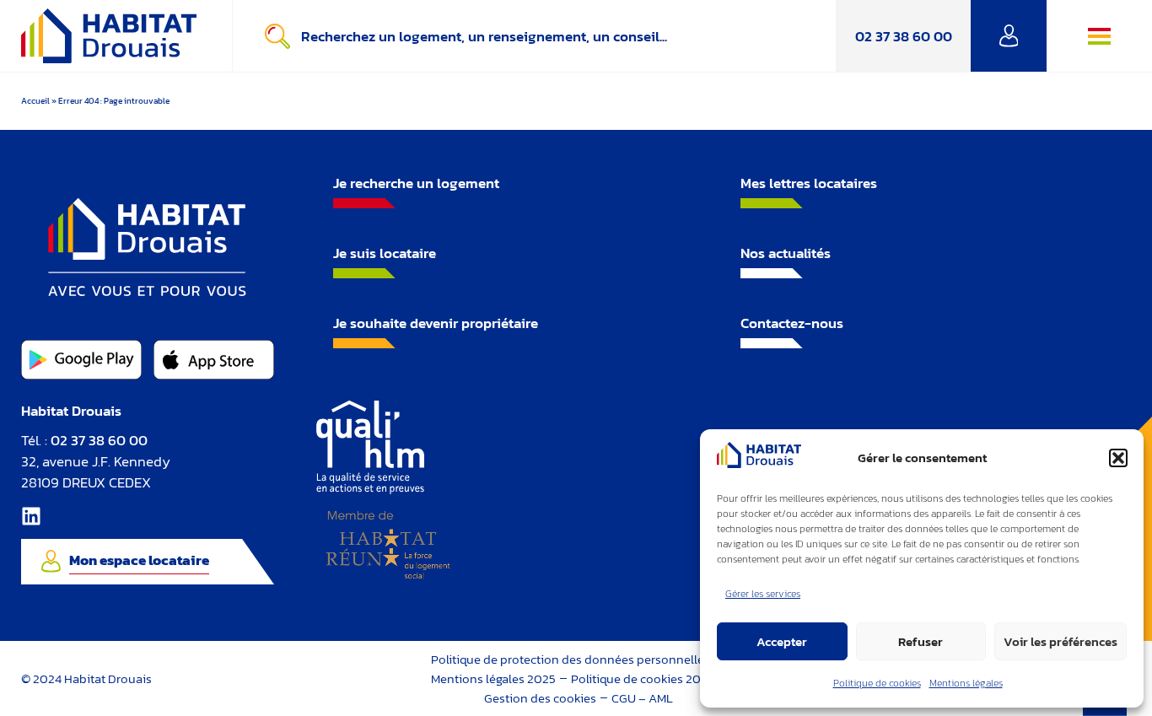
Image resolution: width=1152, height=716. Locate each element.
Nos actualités (785, 253)
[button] (1118, 458)
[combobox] (568, 36)
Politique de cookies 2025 (642, 678)
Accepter (781, 641)
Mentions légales (966, 683)
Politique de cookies (877, 683)
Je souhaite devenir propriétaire (435, 323)
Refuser (920, 641)
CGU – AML (642, 698)
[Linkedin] (31, 516)
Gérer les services (762, 593)
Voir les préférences (1060, 641)
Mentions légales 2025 (493, 678)
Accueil (35, 100)
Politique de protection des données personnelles (570, 659)
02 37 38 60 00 (903, 36)
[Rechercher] (281, 36)
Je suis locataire (384, 253)
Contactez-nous (791, 323)
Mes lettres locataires (808, 183)
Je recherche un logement (416, 183)
